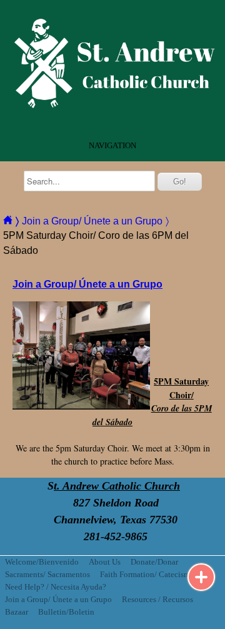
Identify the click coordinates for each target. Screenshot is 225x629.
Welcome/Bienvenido (42, 562)
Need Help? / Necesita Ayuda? (55, 587)
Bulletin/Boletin (66, 612)
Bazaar (16, 612)
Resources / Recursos (157, 599)
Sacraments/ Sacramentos (47, 574)
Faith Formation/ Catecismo (147, 574)
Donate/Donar (154, 562)
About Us (105, 562)
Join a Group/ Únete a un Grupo (58, 599)
